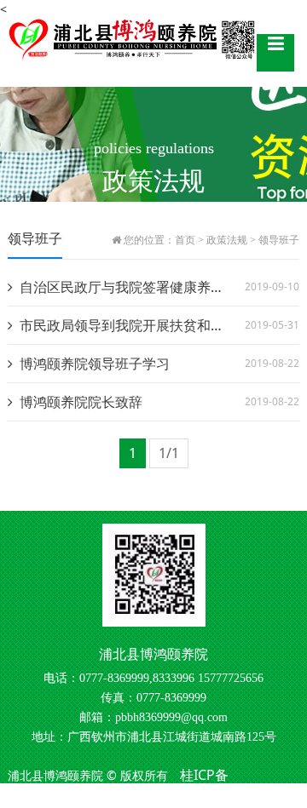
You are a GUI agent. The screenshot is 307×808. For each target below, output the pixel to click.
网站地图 (149, 797)
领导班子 (278, 240)
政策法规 (226, 240)
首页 (185, 240)
